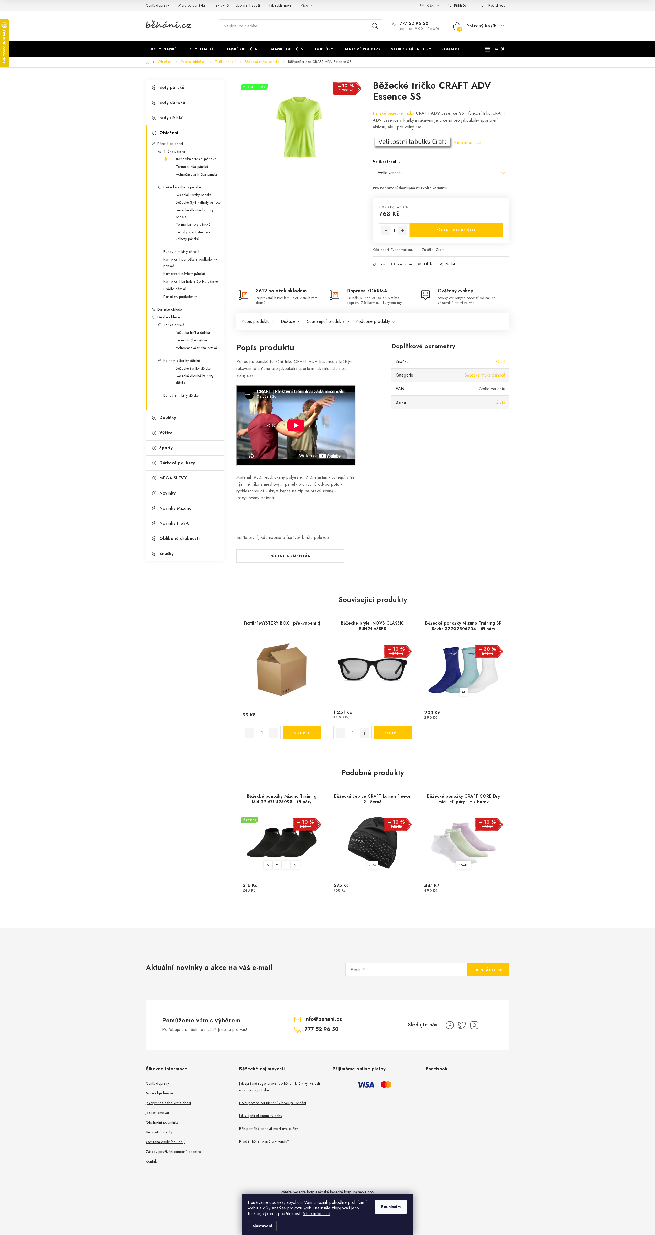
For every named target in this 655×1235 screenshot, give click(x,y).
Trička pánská (174, 151)
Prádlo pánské (174, 289)
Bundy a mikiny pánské (181, 251)
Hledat (375, 26)
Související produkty (325, 321)
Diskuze (288, 321)
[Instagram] (474, 1025)
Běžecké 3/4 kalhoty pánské (198, 202)
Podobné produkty (373, 321)
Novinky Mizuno (175, 508)
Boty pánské (172, 87)
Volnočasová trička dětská (196, 347)
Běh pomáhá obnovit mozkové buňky (268, 1128)
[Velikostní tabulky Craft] (413, 142)
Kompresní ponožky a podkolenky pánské (190, 263)
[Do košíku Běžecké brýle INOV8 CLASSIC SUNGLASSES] (393, 732)
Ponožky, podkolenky (180, 296)
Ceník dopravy (157, 5)
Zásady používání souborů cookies (173, 1151)
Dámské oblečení (171, 309)
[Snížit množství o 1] (385, 230)
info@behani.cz (323, 1019)
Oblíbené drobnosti (179, 538)
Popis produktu (255, 321)
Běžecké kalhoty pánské (182, 187)
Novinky (167, 493)
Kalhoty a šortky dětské (181, 360)
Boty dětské (171, 118)
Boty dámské (172, 102)
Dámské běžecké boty (333, 1192)
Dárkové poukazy (177, 463)
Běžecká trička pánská (196, 159)
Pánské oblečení (170, 143)
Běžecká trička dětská (193, 332)
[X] (462, 1025)
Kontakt (152, 1161)
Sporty (166, 448)
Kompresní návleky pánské (184, 273)
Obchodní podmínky (162, 1122)
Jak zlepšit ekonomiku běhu (260, 1115)
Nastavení (262, 1226)
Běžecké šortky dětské (193, 368)
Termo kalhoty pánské (193, 224)
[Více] (494, 49)
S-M (372, 864)
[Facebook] (450, 1025)
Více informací (316, 1214)
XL (296, 864)
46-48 (463, 865)
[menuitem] (164, 49)
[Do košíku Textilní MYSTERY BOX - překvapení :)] (302, 732)
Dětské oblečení (170, 317)
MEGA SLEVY (173, 478)
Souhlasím (391, 1207)
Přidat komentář (290, 556)
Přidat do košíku (456, 230)
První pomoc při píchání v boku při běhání (272, 1102)
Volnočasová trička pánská (197, 174)
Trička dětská (173, 324)
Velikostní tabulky (159, 1132)
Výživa (165, 433)
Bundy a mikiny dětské (181, 395)
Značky (166, 553)
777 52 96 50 (413, 23)
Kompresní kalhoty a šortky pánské (190, 281)
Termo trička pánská (192, 166)
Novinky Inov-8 (174, 523)
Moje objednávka (192, 5)
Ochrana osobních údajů (165, 1141)
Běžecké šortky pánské (194, 194)
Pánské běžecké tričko (393, 113)
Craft (440, 249)
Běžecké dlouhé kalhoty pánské (194, 213)
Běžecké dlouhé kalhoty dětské (194, 379)
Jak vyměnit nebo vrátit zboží (237, 5)
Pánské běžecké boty (297, 1192)
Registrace (496, 5)
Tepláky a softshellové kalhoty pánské (193, 235)
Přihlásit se (488, 969)
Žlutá (500, 402)
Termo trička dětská (191, 340)
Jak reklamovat (280, 5)
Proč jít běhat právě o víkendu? (264, 1141)
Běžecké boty (363, 1192)
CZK (430, 5)
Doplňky (167, 418)
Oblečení (168, 133)
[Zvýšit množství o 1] (402, 230)
